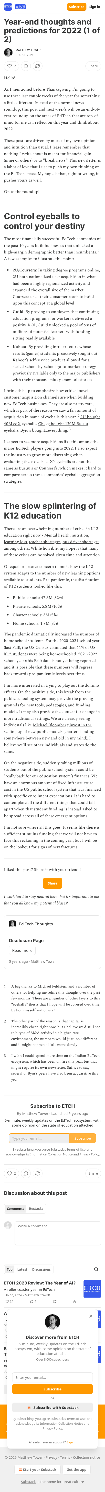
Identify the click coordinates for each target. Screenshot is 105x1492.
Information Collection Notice (61, 1423)
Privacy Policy (52, 1428)
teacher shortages (45, 542)
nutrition (80, 535)
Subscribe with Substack (56, 1407)
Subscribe (76, 7)
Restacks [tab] (36, 1208)
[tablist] (25, 1209)
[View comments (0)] (26, 66)
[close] (91, 1316)
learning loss (15, 542)
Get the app (76, 1469)
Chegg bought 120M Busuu (63, 424)
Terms (65, 1457)
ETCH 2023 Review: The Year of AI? (40, 1283)
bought (38, 430)
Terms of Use (76, 1418)
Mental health (57, 535)
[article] (52, 1292)
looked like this (47, 586)
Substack (28, 1481)
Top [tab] (9, 1269)
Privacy (51, 1457)
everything (57, 430)
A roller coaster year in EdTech (29, 1289)
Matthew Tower (28, 50)
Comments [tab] (15, 1208)
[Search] (96, 1269)
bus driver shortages (81, 542)
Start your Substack (39, 1469)
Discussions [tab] (41, 1269)
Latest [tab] (22, 1269)
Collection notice (86, 1457)
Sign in (94, 7)
